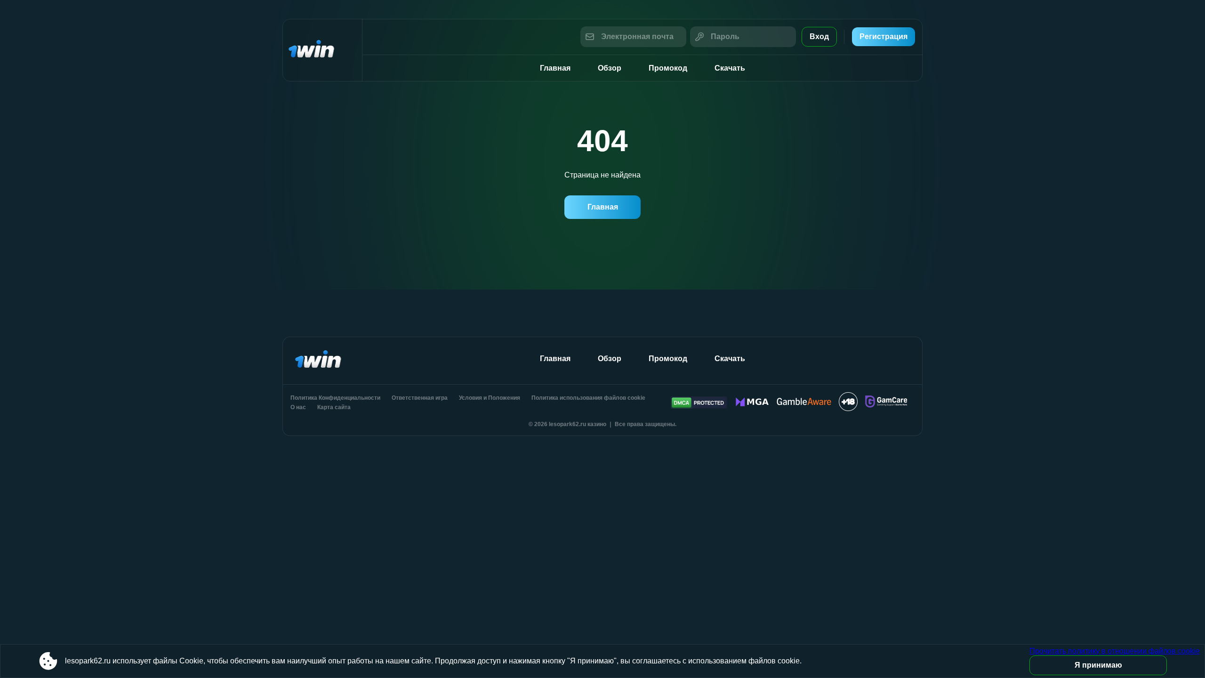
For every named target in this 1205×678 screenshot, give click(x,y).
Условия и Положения (489, 398)
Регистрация (884, 36)
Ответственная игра (420, 398)
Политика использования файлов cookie (588, 398)
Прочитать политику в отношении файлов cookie (1114, 651)
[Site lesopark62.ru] (322, 50)
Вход (819, 36)
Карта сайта (334, 407)
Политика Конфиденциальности (335, 398)
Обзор (609, 68)
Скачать (730, 68)
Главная (555, 68)
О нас (298, 407)
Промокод (668, 68)
